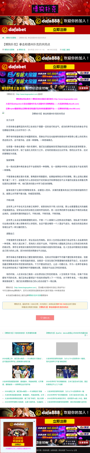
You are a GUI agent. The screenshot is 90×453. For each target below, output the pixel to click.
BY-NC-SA (61, 304)
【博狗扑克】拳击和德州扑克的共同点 (26, 44)
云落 (75, 450)
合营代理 (38, 450)
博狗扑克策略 (11, 37)
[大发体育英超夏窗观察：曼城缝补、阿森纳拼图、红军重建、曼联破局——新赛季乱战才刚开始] (23, 371)
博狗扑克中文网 (35, 295)
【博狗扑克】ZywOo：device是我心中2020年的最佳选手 (66, 334)
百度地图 (46, 450)
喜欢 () (46, 317)
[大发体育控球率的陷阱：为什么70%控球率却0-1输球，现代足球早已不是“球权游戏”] (67, 348)
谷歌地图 (54, 450)
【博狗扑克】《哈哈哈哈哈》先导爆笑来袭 (20, 333)
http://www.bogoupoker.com (27, 94)
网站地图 (62, 450)
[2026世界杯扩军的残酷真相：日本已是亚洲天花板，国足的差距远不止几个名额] (67, 371)
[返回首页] (3, 37)
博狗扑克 (22, 49)
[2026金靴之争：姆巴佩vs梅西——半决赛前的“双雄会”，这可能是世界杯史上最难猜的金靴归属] (23, 348)
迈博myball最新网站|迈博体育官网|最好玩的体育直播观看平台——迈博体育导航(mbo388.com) (43, 108)
